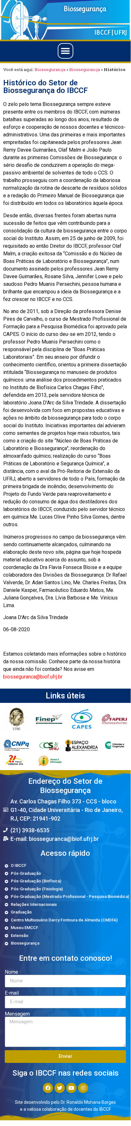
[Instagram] (83, 1088)
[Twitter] (60, 1088)
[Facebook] (48, 1088)
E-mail (12, 993)
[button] (65, 51)
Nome (11, 972)
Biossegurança (50, 69)
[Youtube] (71, 1088)
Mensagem (17, 1014)
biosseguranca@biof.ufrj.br (32, 677)
